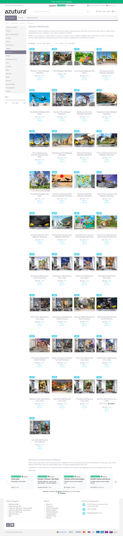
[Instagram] (12, 524)
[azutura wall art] (16, 11)
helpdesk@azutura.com (94, 513)
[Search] (87, 11)
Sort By (39, 43)
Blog (104, 11)
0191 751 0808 (91, 509)
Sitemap (48, 517)
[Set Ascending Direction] (57, 43)
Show (61, 43)
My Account (99, 11)
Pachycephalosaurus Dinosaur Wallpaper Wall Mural (39, 155)
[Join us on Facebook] (8, 524)
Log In (108, 11)
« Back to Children (11, 27)
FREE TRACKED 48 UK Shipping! (61, 2)
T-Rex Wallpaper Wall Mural (62, 71)
